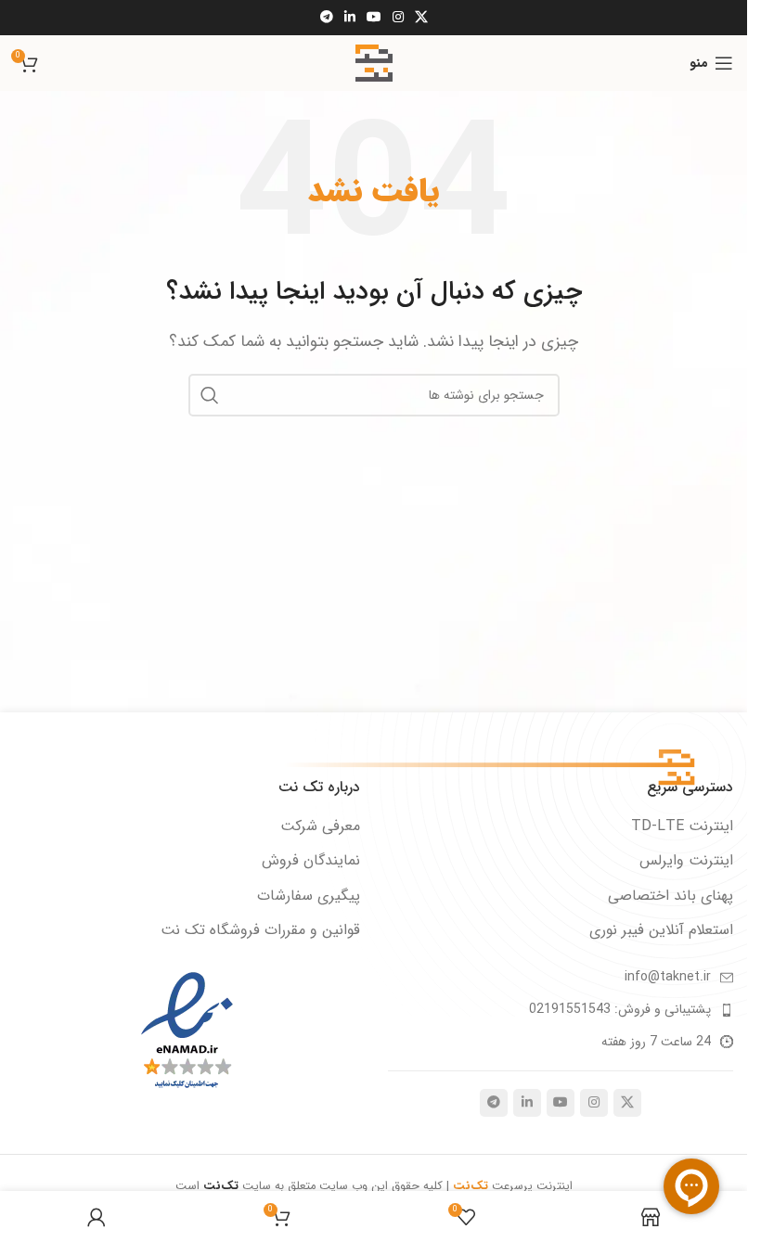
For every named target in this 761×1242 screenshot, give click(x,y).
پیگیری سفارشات (308, 896)
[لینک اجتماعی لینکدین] (350, 18)
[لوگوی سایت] (374, 62)
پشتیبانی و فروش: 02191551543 (620, 1009)
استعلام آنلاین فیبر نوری (661, 930)
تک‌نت (222, 1186)
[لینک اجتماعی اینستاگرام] (398, 18)
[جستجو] (209, 395)
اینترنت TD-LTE (682, 826)
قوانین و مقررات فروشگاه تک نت (260, 930)
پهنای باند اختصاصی (670, 896)
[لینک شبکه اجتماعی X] (421, 18)
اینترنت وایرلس (686, 861)
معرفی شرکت (320, 826)
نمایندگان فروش (311, 861)
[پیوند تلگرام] (327, 18)
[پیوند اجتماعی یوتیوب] (374, 18)
